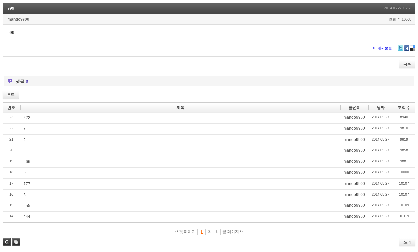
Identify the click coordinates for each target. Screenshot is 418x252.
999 (11, 8)
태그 (16, 242)
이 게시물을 (382, 48)
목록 (407, 64)
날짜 (381, 107)
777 (27, 184)
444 (27, 217)
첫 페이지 (187, 232)
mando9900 (18, 19)
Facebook (406, 48)
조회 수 (404, 107)
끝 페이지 (231, 232)
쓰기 (407, 242)
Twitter (400, 48)
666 (27, 161)
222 (27, 117)
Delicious (412, 48)
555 (27, 205)
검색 (7, 242)
